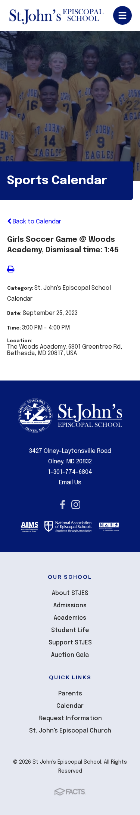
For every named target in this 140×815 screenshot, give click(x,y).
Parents (70, 694)
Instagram (75, 504)
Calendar (70, 706)
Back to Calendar (36, 222)
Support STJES (70, 643)
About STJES (70, 593)
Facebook (62, 504)
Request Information (70, 718)
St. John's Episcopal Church (70, 731)
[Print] (10, 270)
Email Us (70, 482)
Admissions (70, 605)
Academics (70, 618)
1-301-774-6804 (70, 472)
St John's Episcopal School (56, 15)
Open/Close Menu (122, 15)
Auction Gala (70, 655)
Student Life (70, 630)
